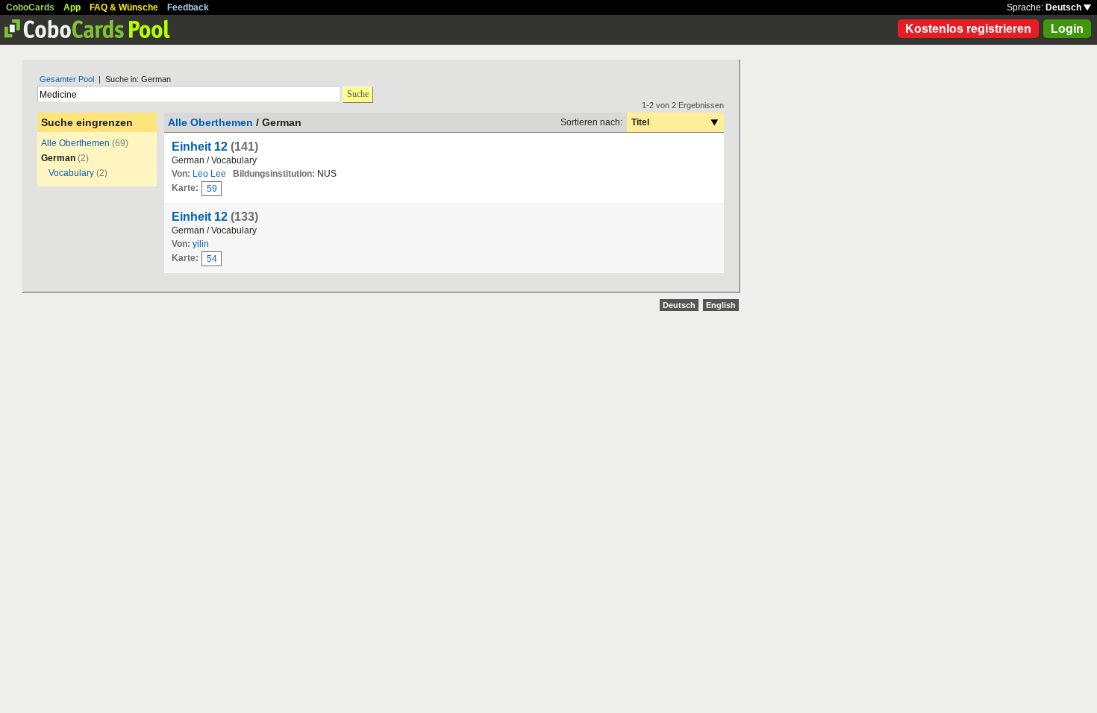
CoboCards (30, 7)
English (721, 305)
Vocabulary (71, 173)
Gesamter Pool (67, 79)
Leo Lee (209, 174)
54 (212, 259)
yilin (201, 244)
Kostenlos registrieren (968, 28)
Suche (358, 94)
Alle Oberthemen (75, 143)
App (72, 7)
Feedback (188, 7)
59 (212, 188)
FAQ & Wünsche (124, 7)
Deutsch (1065, 7)
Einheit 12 (200, 146)
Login (1067, 28)
